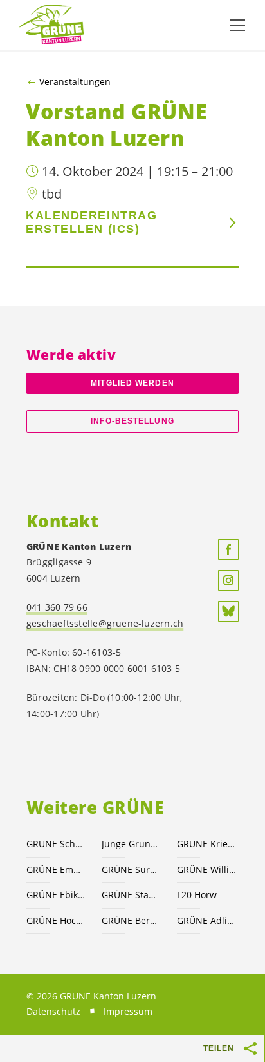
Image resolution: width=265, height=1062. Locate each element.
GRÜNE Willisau (207, 869)
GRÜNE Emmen (56, 869)
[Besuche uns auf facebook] (228, 549)
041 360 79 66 (56, 607)
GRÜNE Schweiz (56, 844)
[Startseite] (51, 25)
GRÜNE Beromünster (131, 920)
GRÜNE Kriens (207, 844)
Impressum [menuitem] (128, 1011)
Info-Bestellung (132, 421)
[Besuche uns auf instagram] (228, 580)
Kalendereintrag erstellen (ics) (91, 222)
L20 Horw (197, 895)
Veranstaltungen (75, 81)
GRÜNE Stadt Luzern (131, 895)
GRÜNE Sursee (131, 869)
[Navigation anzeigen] (237, 25)
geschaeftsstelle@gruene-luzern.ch (104, 623)
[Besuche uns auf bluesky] (228, 611)
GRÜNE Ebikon (56, 895)
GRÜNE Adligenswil (207, 920)
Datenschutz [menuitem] (53, 1011)
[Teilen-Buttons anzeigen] (251, 1048)
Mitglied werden (132, 383)
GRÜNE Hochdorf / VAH (56, 920)
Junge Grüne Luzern (131, 844)
